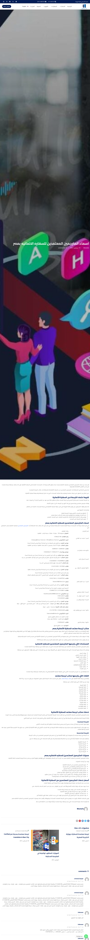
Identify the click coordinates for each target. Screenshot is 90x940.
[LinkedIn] (83, 821)
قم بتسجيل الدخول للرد (72, 881)
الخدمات (63, 6)
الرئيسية (69, 6)
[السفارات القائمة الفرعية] (51, 6)
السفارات (54, 6)
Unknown (80, 912)
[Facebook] (88, 821)
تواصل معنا (6, 6)
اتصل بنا (32, 6)
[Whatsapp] (86, 936)
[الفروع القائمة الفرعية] (44, 6)
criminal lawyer (78, 878)
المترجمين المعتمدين (23, 526)
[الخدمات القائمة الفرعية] (60, 6)
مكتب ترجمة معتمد (66, 678)
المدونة (39, 6)
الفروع (46, 6)
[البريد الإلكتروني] (77, 821)
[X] (85, 821)
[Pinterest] (80, 821)
